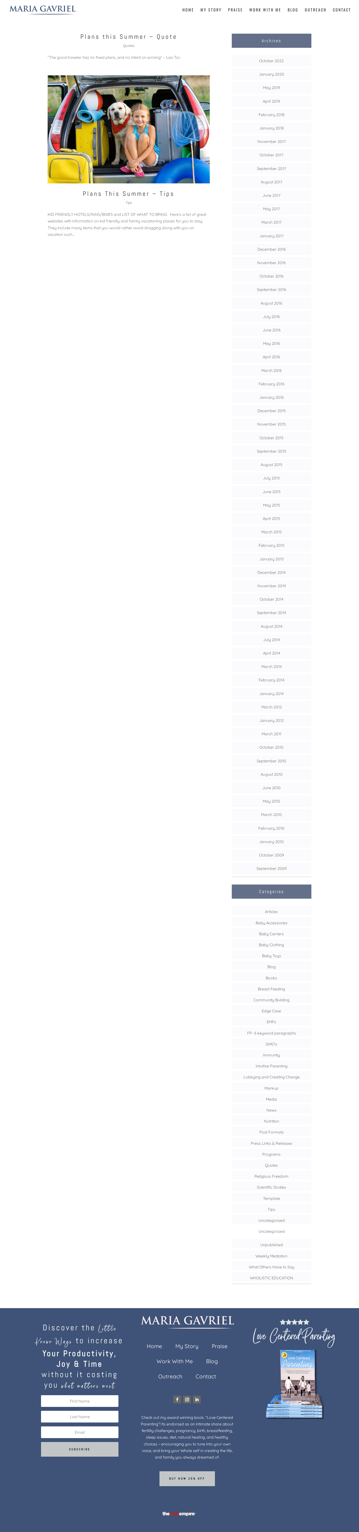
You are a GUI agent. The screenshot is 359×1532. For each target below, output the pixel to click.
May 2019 (271, 87)
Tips (129, 202)
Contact (342, 10)
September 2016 (271, 289)
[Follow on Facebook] (177, 1399)
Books (271, 977)
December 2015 (271, 410)
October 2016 (272, 276)
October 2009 (271, 855)
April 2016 (271, 356)
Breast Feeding (271, 988)
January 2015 (271, 559)
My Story (211, 10)
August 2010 (272, 774)
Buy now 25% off (187, 1479)
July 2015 (271, 478)
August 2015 (271, 464)
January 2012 (271, 720)
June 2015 (272, 491)
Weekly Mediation (271, 1255)
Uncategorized (271, 1231)
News (271, 1110)
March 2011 (271, 733)
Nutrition (271, 1121)
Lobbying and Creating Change (271, 1076)
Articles (271, 911)
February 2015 (272, 545)
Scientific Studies (271, 1187)
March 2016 (271, 370)
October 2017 (271, 154)
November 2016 (271, 262)
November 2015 (271, 424)
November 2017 (271, 141)
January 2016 (271, 397)
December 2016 (271, 249)
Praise (235, 10)
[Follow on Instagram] (187, 1399)
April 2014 (271, 653)
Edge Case (271, 1010)
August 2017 (271, 181)
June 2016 (272, 330)
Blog (293, 10)
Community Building (271, 999)
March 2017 (271, 222)
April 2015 (271, 518)
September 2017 (271, 168)
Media (271, 1099)
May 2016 (271, 343)
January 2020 (271, 74)
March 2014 (271, 666)
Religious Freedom (271, 1176)
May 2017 (271, 208)
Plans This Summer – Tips (129, 194)
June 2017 (271, 195)
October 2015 (272, 437)
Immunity (271, 1055)
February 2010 (271, 828)
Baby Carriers (271, 933)
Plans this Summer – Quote (128, 37)
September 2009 (271, 868)
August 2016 (271, 303)
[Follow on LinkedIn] (197, 1399)
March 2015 (271, 531)
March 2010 (271, 814)
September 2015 (271, 451)
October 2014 (271, 599)
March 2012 (271, 707)
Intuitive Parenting (271, 1066)
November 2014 (271, 585)
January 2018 (271, 128)
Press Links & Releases (271, 1143)
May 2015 (271, 505)
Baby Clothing (271, 944)
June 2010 (271, 787)
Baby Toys (271, 955)
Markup (271, 1088)
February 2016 (272, 383)
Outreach (316, 10)
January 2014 (271, 693)
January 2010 (271, 841)
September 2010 (271, 760)
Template (271, 1198)
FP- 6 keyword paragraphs (271, 1033)
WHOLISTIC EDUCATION (271, 1277)
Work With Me (265, 10)
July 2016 (271, 316)
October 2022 (271, 60)
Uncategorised (271, 1220)
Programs (271, 1154)
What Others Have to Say (271, 1266)
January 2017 (271, 235)
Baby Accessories (271, 922)
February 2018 (272, 114)
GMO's (271, 1044)
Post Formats (271, 1132)
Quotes (129, 45)
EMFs (271, 1021)
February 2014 (271, 679)
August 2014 (271, 626)
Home (188, 10)
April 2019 (271, 101)
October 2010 (271, 747)
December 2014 (271, 572)
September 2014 (271, 612)
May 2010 (271, 801)
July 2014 (271, 639)
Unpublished (271, 1244)
